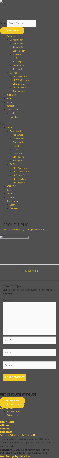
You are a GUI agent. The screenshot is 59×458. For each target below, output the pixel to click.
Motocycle (17, 61)
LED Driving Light (21, 80)
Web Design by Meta (15, 456)
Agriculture (18, 43)
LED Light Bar (19, 83)
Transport (17, 69)
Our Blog (10, 98)
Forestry (17, 54)
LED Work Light (20, 76)
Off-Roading (18, 65)
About (9, 102)
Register (14, 117)
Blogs (4, 425)
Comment (8, 300)
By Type (13, 72)
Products (10, 36)
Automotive (18, 47)
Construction (19, 50)
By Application (16, 39)
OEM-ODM (7, 421)
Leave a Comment (11, 229)
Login (12, 113)
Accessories (19, 91)
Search (3, 23)
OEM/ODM (11, 95)
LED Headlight (19, 87)
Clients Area (12, 109)
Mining (16, 58)
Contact (10, 105)
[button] (29, 124)
